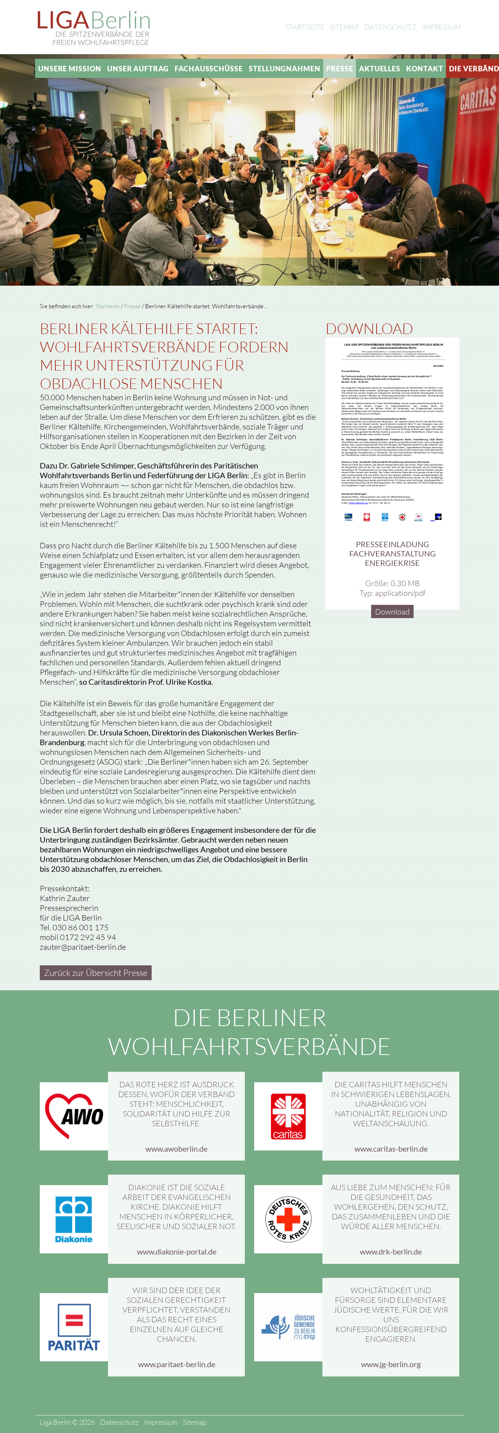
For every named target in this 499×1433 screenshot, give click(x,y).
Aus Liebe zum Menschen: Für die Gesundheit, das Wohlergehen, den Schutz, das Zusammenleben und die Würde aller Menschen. (391, 1206)
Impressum (441, 27)
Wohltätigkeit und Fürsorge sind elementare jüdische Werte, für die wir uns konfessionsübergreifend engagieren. (391, 1314)
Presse (339, 68)
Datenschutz (390, 27)
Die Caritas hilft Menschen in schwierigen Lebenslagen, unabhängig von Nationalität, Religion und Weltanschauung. (391, 1104)
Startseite (304, 27)
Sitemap (344, 27)
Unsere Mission (69, 68)
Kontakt (424, 68)
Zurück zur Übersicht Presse (95, 972)
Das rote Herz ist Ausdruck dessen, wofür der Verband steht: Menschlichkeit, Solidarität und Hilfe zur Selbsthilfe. (176, 1104)
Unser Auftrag (138, 68)
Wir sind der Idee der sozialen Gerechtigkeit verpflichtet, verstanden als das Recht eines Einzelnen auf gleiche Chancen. (176, 1314)
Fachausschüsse (209, 68)
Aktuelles (379, 68)
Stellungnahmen (284, 68)
